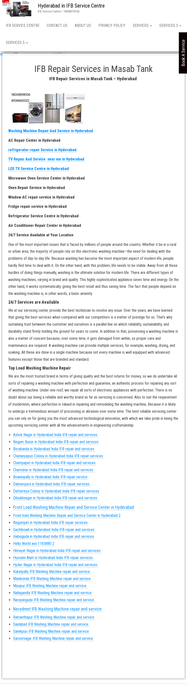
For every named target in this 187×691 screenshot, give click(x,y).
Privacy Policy (111, 25)
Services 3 (169, 25)
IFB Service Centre (22, 25)
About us (83, 25)
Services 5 (16, 42)
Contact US (57, 25)
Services (141, 25)
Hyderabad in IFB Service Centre (71, 6)
